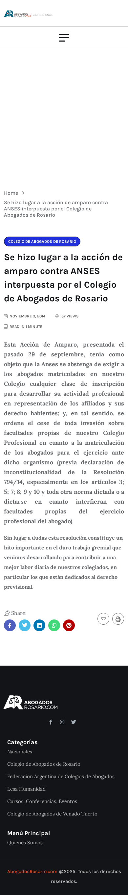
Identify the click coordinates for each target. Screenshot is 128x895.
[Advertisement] (64, 114)
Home (12, 193)
